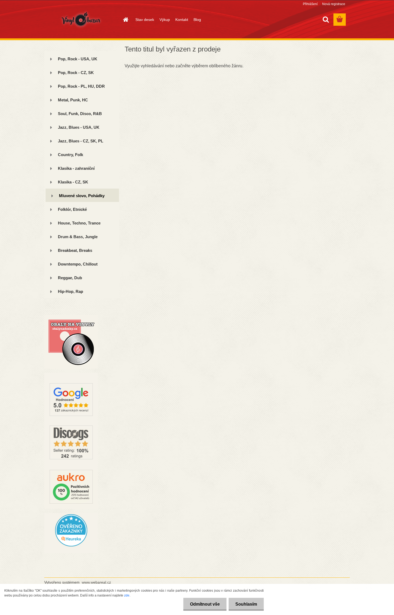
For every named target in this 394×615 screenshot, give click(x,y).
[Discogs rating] (71, 423)
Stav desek (144, 19)
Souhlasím (246, 604)
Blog (197, 19)
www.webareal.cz (96, 582)
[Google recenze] (71, 375)
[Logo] (81, 19)
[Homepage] (125, 19)
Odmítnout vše (205, 604)
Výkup (164, 19)
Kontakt (181, 19)
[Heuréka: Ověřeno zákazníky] (71, 515)
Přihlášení (310, 4)
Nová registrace (333, 4)
